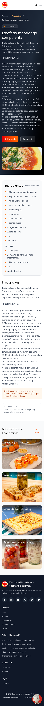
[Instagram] (11, 599)
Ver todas (37, 431)
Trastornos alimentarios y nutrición (16, 644)
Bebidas (5, 616)
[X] (24, 599)
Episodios (6, 667)
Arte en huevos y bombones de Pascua (18, 640)
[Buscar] (36, 5)
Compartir (28, 139)
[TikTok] (31, 599)
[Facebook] (4, 599)
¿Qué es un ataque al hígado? (14, 652)
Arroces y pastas (8, 624)
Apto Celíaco (7, 620)
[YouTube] (18, 599)
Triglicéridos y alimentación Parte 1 (16, 656)
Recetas (5, 16)
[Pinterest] (38, 599)
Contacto (5, 683)
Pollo (4, 612)
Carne (4, 628)
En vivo (5, 671)
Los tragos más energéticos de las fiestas (19, 648)
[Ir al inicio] (5, 5)
